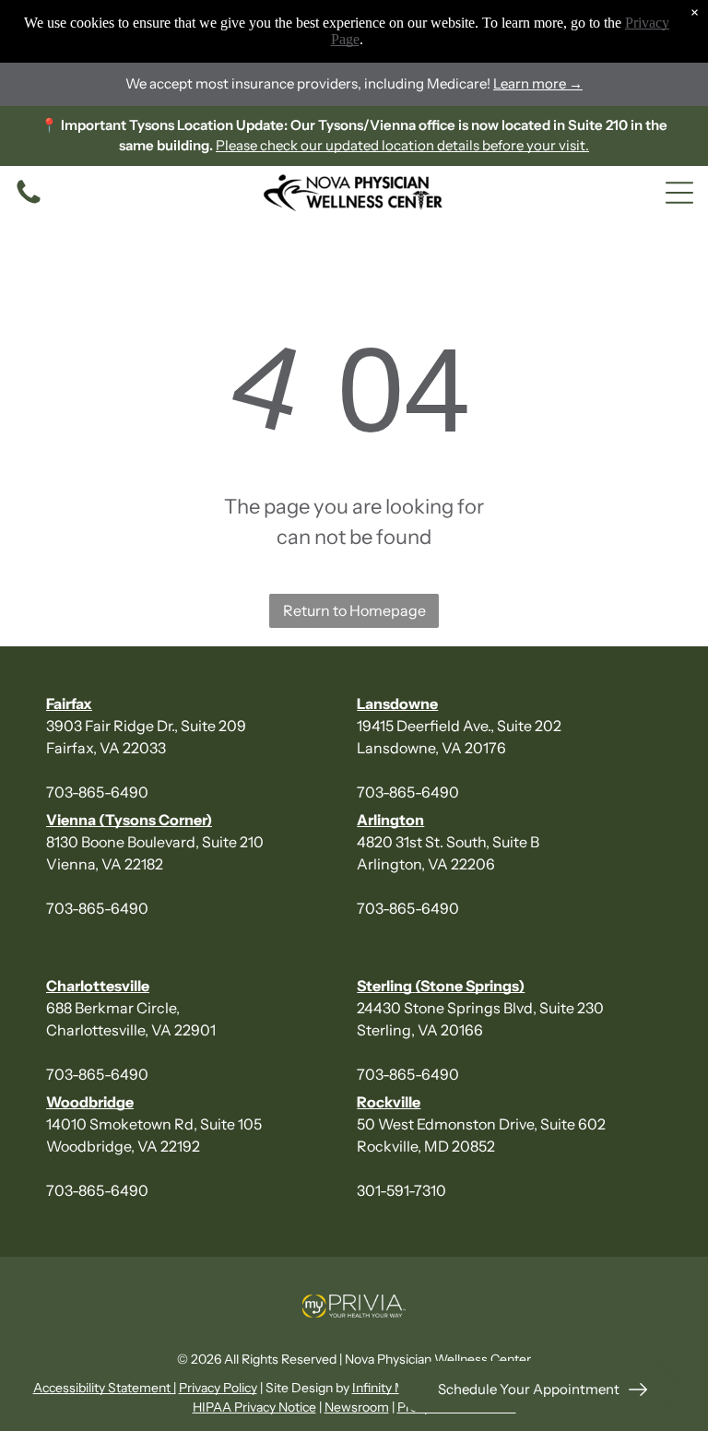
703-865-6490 (97, 792)
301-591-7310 (401, 1190)
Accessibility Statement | (104, 1387)
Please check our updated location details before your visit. (402, 145)
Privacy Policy (218, 1387)
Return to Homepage (354, 610)
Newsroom (356, 1407)
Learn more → (538, 83)
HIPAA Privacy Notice (254, 1407)
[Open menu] (679, 193)
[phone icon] (28, 202)
